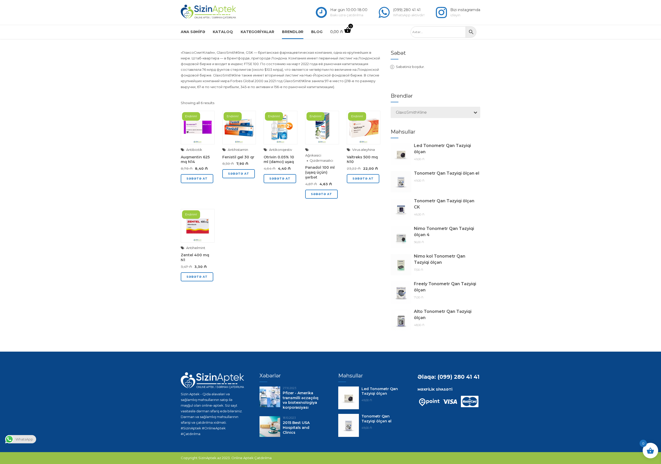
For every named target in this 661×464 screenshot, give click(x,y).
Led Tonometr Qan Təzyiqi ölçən (442, 148)
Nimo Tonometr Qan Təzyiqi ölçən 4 (444, 231)
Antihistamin (238, 150)
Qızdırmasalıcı (321, 160)
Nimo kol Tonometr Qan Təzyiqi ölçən (439, 259)
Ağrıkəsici (313, 155)
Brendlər (292, 31)
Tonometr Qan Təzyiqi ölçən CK (444, 204)
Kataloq (223, 31)
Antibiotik (194, 150)
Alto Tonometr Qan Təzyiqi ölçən (442, 314)
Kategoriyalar (257, 31)
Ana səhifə (193, 31)
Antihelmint (195, 248)
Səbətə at (197, 178)
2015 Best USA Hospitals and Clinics (296, 427)
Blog (316, 31)
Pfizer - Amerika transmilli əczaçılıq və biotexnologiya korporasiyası (300, 400)
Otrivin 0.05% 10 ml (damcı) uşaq (279, 159)
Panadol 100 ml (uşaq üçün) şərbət (320, 172)
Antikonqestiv (280, 150)
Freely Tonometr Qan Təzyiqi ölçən (445, 286)
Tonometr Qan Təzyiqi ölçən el (446, 173)
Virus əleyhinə (363, 150)
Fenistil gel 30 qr (238, 157)
